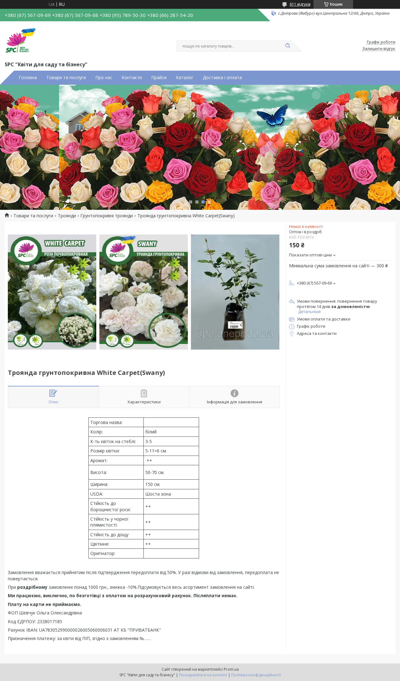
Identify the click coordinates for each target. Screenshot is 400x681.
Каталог (184, 77)
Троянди (67, 216)
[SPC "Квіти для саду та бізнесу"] (20, 40)
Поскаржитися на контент (203, 675)
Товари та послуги (66, 77)
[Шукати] (287, 46)
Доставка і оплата (222, 77)
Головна (28, 77)
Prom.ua (231, 669)
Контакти (132, 77)
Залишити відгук (378, 49)
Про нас (103, 77)
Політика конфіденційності (256, 675)
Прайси (159, 77)
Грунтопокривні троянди (106, 216)
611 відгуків (300, 4)
